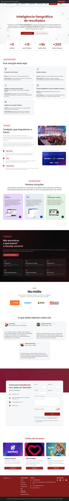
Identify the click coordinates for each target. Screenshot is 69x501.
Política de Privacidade (52, 418)
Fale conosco (53, 3)
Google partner (32, 3)
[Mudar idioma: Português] (61, 4)
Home (17, 3)
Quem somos (40, 3)
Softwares (23, 3)
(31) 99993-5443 (15, 394)
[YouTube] (66, 480)
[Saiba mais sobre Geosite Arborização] (62, 217)
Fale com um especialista (41, 33)
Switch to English (61, 1)
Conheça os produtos (27, 33)
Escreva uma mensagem (39, 396)
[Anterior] (59, 224)
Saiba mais (13, 468)
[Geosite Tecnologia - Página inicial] (10, 3)
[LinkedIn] (60, 480)
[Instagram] (57, 480)
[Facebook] (63, 480)
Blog (46, 3)
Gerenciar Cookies (25, 494)
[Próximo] (64, 224)
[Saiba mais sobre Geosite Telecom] (20, 217)
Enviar (52, 414)
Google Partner (24, 486)
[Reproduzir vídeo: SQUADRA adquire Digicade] (54, 158)
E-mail (36, 390)
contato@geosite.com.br (17, 402)
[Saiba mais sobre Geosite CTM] (41, 217)
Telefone (50, 384)
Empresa (50, 390)
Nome (36, 384)
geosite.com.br (15, 405)
